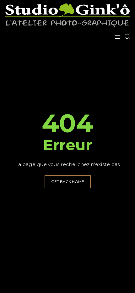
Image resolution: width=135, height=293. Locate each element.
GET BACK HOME (67, 181)
